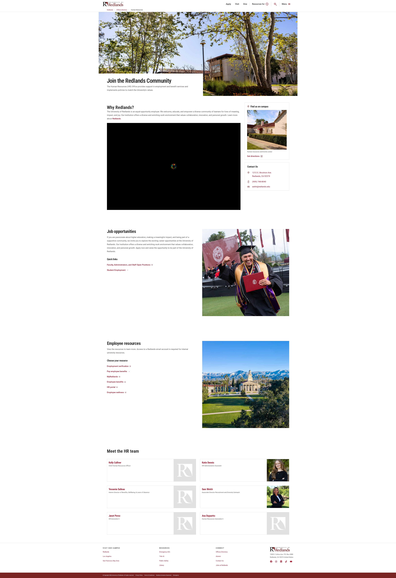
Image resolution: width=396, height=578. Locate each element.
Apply (228, 4)
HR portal (111, 387)
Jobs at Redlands (222, 565)
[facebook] (271, 561)
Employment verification (118, 366)
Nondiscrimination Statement (163, 575)
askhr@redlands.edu (261, 187)
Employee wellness (115, 392)
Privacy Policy (139, 575)
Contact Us (220, 561)
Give (245, 4)
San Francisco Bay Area (111, 561)
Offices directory (121, 10)
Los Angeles (107, 556)
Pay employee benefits (117, 371)
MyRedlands (112, 376)
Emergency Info (164, 552)
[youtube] (291, 561)
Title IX (161, 556)
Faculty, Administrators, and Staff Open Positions (128, 265)
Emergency (176, 575)
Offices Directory (222, 552)
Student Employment (116, 270)
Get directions (253, 156)
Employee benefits (115, 382)
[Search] (275, 4)
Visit (237, 4)
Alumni (218, 556)
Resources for (258, 4)
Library (161, 565)
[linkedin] (281, 561)
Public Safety (163, 561)
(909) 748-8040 (259, 182)
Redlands (110, 10)
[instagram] (276, 561)
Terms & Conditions (149, 575)
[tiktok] (286, 561)
